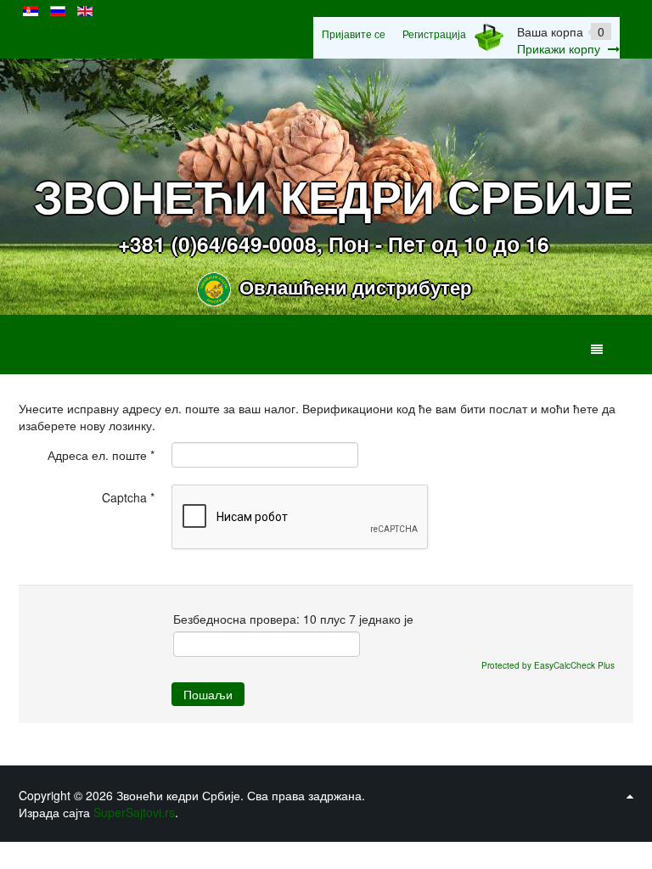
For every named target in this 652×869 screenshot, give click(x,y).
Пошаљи (208, 694)
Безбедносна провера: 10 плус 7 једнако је (293, 618)
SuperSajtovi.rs (134, 812)
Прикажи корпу (558, 48)
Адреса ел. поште (101, 454)
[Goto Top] (630, 795)
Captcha (128, 497)
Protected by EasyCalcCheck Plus (548, 665)
